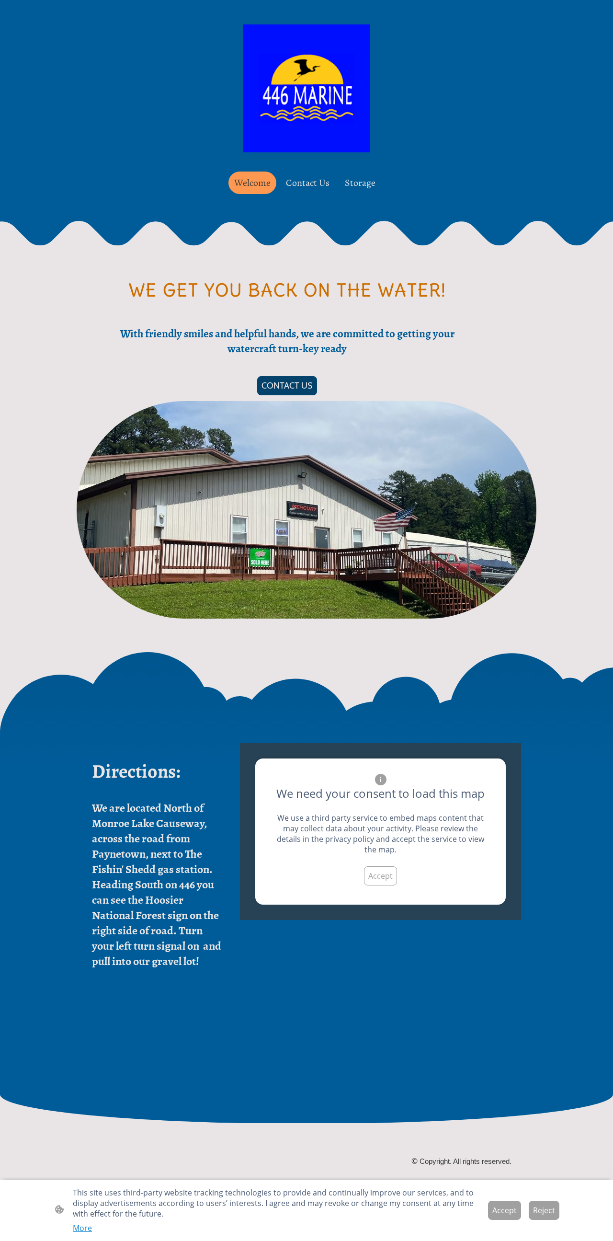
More (82, 1228)
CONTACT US (287, 385)
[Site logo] (307, 88)
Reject (544, 1210)
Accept (380, 876)
